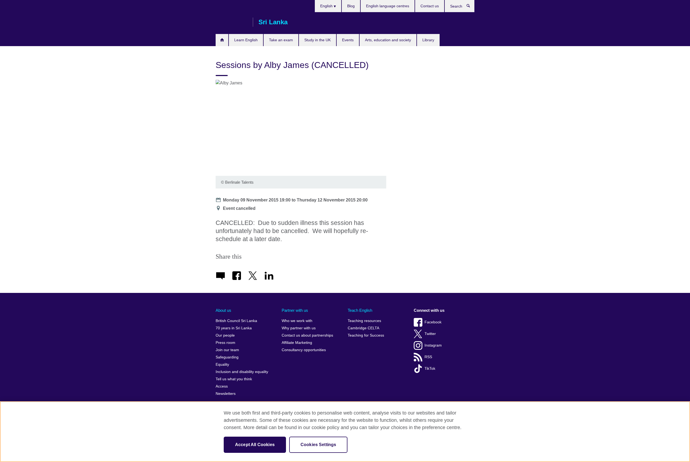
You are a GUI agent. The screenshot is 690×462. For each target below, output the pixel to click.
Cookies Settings (318, 444)
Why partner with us (299, 328)
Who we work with (297, 321)
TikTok (430, 369)
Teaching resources (364, 321)
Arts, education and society (388, 40)
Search (471, 7)
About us (223, 310)
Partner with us (295, 310)
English (327, 6)
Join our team (227, 350)
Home (222, 40)
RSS (428, 357)
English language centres (387, 6)
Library (428, 40)
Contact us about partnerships (307, 335)
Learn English (246, 40)
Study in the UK (317, 40)
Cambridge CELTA (363, 328)
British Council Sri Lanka (231, 22)
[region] (345, 431)
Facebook (433, 322)
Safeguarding (227, 357)
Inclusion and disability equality (242, 372)
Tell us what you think (234, 379)
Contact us (429, 6)
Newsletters (226, 394)
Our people (225, 335)
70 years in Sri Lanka (234, 328)
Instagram (433, 345)
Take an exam (281, 40)
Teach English (360, 310)
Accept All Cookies (255, 444)
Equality (222, 364)
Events (348, 40)
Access (222, 386)
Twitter (430, 334)
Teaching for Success (366, 335)
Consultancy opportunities (304, 350)
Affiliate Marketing (297, 343)
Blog (351, 6)
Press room (225, 343)
